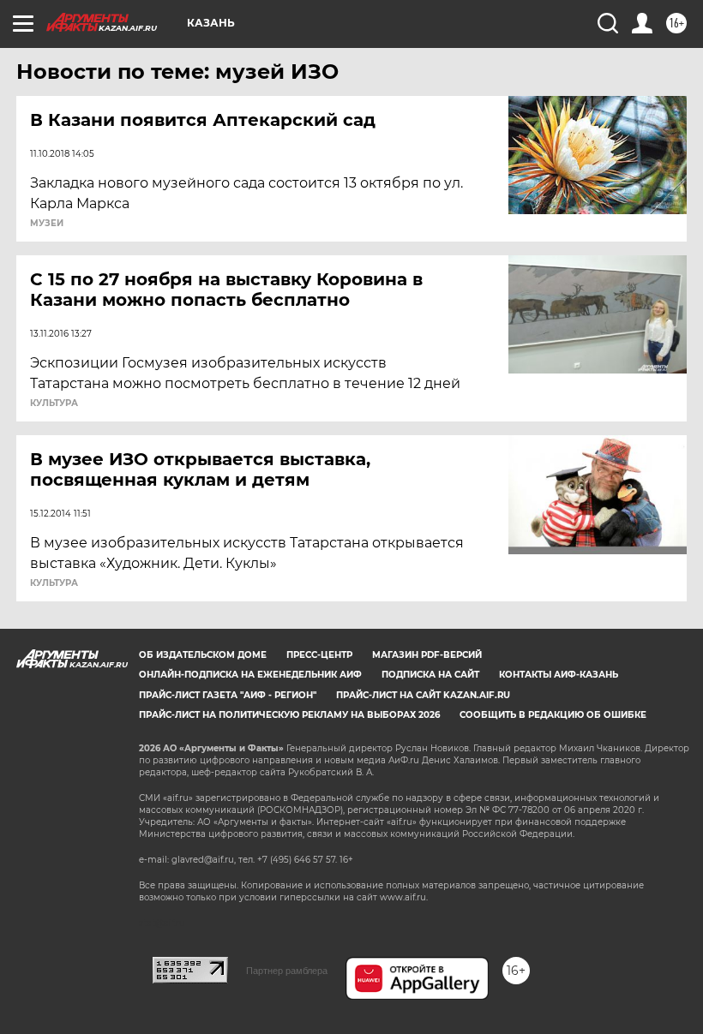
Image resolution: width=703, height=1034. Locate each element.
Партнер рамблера (286, 970)
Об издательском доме (203, 654)
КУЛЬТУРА (54, 403)
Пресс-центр (319, 654)
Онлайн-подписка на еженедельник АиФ (250, 674)
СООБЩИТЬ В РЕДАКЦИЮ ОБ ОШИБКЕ (553, 714)
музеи (46, 223)
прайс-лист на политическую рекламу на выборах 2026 (289, 714)
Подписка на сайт (430, 674)
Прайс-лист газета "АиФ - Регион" (227, 695)
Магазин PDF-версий (427, 654)
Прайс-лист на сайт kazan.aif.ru (423, 695)
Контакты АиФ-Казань (558, 674)
